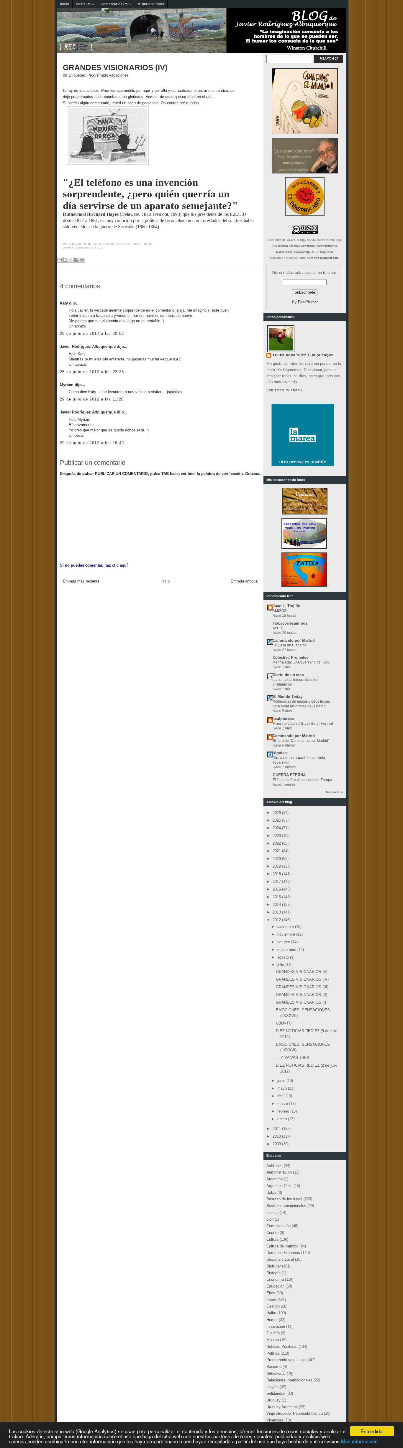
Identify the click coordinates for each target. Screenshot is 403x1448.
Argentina (274, 1179)
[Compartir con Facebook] (76, 260)
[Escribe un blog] (65, 260)
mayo (282, 1088)
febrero (283, 1111)
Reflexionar (276, 1373)
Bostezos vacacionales (286, 1206)
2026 (277, 812)
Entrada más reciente (81, 581)
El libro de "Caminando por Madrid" (301, 741)
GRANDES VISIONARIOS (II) (301, 994)
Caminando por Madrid (294, 640)
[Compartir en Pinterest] (82, 260)
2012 (277, 920)
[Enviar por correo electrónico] (60, 260)
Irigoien (280, 753)
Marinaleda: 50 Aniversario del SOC (301, 662)
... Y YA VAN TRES (292, 1057)
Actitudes (274, 1166)
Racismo (273, 1366)
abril (281, 1096)
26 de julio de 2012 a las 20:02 (92, 333)
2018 (277, 874)
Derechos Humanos (283, 1252)
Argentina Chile (279, 1186)
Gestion (273, 1306)
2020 (277, 858)
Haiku (271, 1313)
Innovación (275, 1326)
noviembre (286, 934)
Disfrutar (273, 1266)
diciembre (286, 926)
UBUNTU (283, 1023)
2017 (277, 881)
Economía (275, 1279)
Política (272, 1353)
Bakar (271, 1192)
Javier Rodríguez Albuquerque (88, 346)
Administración (279, 1172)
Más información (359, 1441)
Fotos (271, 1300)
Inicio (64, 4)
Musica (272, 1340)
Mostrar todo (334, 792)
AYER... (279, 628)
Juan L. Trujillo (286, 606)
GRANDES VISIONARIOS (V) (301, 971)
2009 (277, 1144)
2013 (277, 912)
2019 (277, 866)
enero (282, 1119)
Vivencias (274, 1420)
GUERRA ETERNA (289, 775)
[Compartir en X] (71, 260)
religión (272, 1386)
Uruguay (273, 1400)
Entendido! (372, 1431)
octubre (284, 942)
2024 (277, 828)
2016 (277, 889)
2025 (277, 820)
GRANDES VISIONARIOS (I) (301, 1002)
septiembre (287, 949)
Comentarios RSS (116, 4)
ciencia (272, 1212)
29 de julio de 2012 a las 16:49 (92, 443)
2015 (277, 897)
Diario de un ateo (288, 675)
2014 (277, 904)
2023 (277, 835)
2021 (277, 851)
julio (281, 965)
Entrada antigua (244, 581)
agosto (283, 957)
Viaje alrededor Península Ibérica (294, 1413)
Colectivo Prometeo (291, 657)
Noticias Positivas (281, 1346)
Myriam (66, 385)
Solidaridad (275, 1393)
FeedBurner (308, 302)
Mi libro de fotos (150, 4)
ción (269, 1219)
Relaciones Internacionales (289, 1380)
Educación (275, 1286)
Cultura (272, 1239)
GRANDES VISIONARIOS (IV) (115, 67)
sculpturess (283, 718)
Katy (64, 303)
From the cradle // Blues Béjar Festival (303, 723)
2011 (277, 1128)
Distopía (273, 1273)
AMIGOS (279, 611)
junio (281, 1080)
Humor (272, 1320)
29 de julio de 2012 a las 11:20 (92, 399)
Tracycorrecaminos (290, 623)
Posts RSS (85, 4)
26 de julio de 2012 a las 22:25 (92, 372)
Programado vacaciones (108, 75)
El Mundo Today (287, 696)
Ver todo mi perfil (284, 390)
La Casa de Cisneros (290, 645)
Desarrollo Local (280, 1259)
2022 (277, 843)
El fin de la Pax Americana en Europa (302, 780)
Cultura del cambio (282, 1246)
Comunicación (278, 1226)
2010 (277, 1136)
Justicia (273, 1333)
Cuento (272, 1232)
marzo (283, 1103)
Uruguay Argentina (282, 1407)
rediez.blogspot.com (324, 257)
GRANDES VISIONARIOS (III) (302, 987)
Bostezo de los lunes (284, 1199)
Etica (270, 1293)
